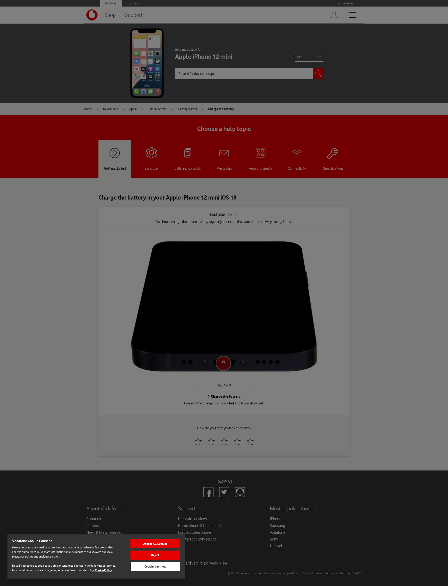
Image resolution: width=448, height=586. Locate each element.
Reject (155, 555)
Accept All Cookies (155, 543)
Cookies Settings (155, 566)
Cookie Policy (103, 570)
